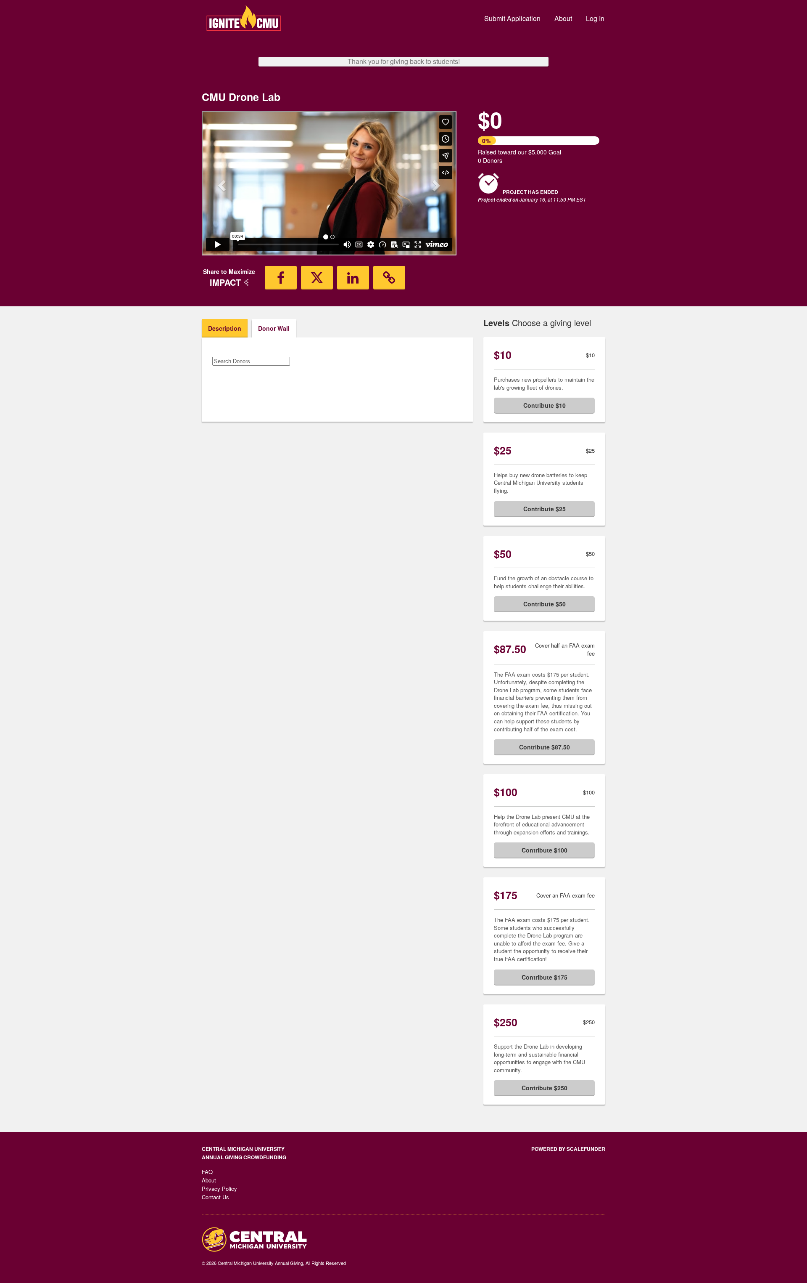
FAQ (207, 1172)
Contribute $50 (544, 604)
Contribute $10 (544, 405)
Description (224, 328)
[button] (221, 183)
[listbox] (329, 184)
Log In (595, 18)
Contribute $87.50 (544, 747)
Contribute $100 (544, 850)
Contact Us (215, 1197)
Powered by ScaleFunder (568, 1149)
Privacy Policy (219, 1189)
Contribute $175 (544, 977)
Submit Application (512, 18)
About (563, 18)
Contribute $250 (544, 1088)
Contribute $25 (544, 509)
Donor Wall (274, 328)
